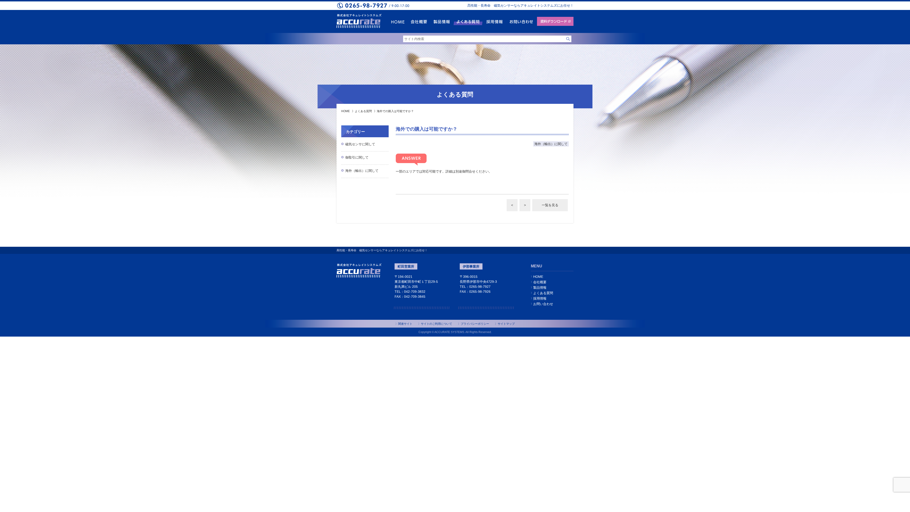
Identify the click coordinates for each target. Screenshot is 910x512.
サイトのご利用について (436, 323)
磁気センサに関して (360, 144)
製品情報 (539, 287)
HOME (345, 111)
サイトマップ (506, 323)
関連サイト (405, 323)
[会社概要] (419, 21)
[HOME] (398, 21)
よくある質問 (363, 111)
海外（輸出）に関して (361, 171)
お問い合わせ (543, 304)
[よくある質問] (468, 21)
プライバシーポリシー (475, 323)
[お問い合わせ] (521, 21)
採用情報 (539, 298)
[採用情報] (494, 21)
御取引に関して (357, 157)
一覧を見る (550, 205)
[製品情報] (441, 21)
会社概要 (539, 282)
